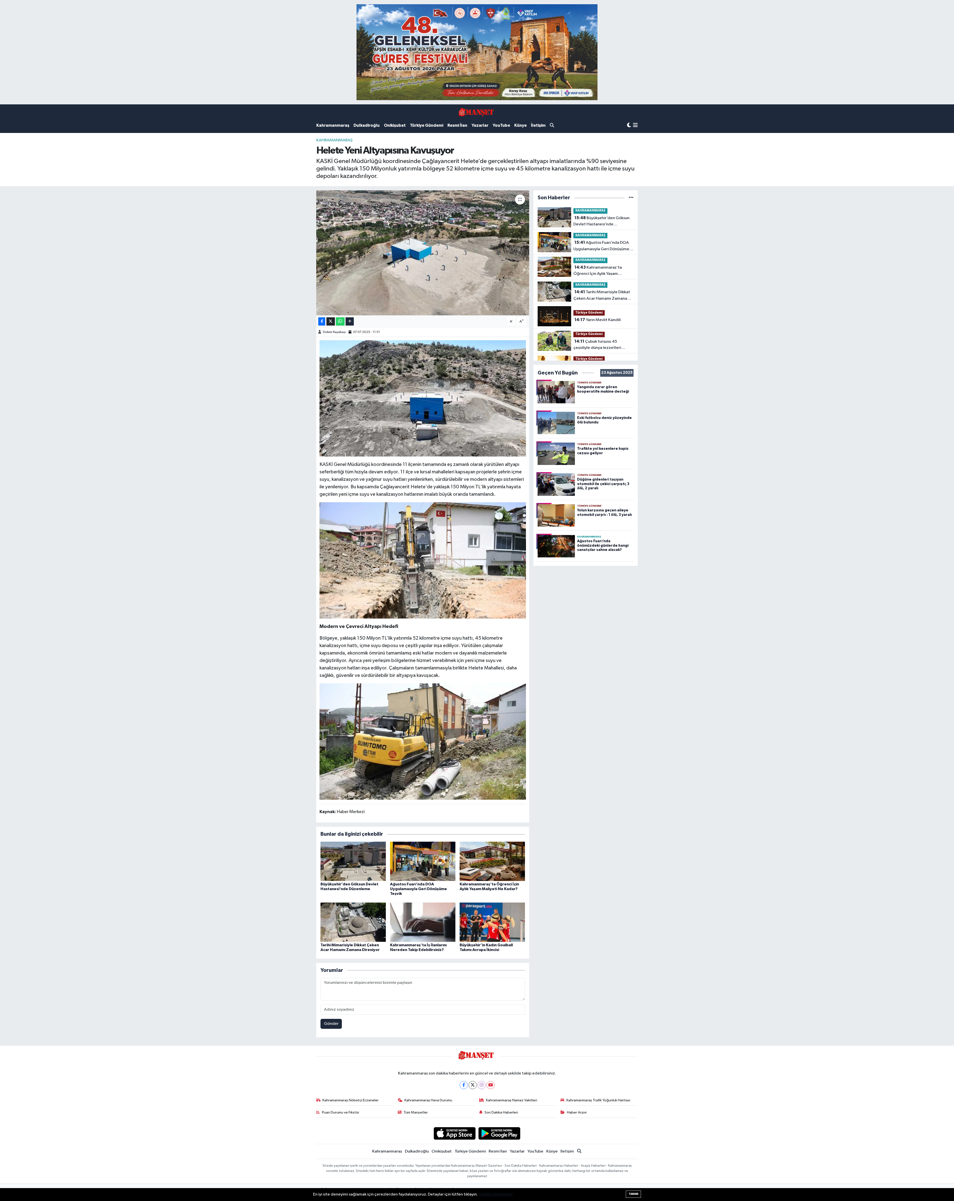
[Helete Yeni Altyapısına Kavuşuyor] (422, 252)
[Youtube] (490, 1085)
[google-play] (499, 1133)
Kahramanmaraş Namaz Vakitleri (511, 1100)
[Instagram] (481, 1085)
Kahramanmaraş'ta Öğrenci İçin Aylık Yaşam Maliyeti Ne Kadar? (597, 271)
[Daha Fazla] (350, 321)
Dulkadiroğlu (367, 125)
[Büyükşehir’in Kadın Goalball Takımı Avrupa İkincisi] (492, 922)
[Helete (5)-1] (422, 560)
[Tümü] (631, 198)
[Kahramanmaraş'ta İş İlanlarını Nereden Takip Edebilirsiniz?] (422, 922)
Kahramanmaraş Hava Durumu (428, 1100)
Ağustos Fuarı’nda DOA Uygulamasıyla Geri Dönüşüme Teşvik (418, 889)
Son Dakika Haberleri (501, 1112)
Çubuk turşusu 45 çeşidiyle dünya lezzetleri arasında (597, 345)
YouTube (501, 125)
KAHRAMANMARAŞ (334, 140)
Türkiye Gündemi (426, 125)
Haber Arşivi (577, 1112)
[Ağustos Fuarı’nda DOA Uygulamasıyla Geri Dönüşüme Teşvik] (422, 861)
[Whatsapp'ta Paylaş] (340, 321)
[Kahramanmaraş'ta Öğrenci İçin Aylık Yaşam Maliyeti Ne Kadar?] (492, 861)
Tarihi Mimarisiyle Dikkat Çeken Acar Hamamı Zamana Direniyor (601, 296)
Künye (520, 125)
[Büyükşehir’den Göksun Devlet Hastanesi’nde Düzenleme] (353, 861)
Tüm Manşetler (415, 1112)
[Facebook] (464, 1085)
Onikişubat (395, 125)
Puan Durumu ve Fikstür (340, 1112)
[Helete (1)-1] (422, 398)
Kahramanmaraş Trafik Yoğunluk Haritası (598, 1100)
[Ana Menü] (635, 125)
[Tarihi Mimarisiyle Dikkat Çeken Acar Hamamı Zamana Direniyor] (353, 922)
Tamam (633, 1194)
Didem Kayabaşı (334, 332)
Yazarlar (480, 125)
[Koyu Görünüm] (629, 125)
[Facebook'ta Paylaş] (321, 321)
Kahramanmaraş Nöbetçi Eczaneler (350, 1100)
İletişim (538, 125)
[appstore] (455, 1133)
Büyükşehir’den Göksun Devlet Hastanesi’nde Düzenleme (601, 222)
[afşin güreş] (477, 52)
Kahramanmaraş (332, 125)
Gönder (331, 1024)
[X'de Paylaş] (330, 321)
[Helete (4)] (422, 741)
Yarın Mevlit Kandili (597, 320)
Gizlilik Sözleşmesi (495, 1194)
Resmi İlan (457, 125)
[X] (473, 1085)
